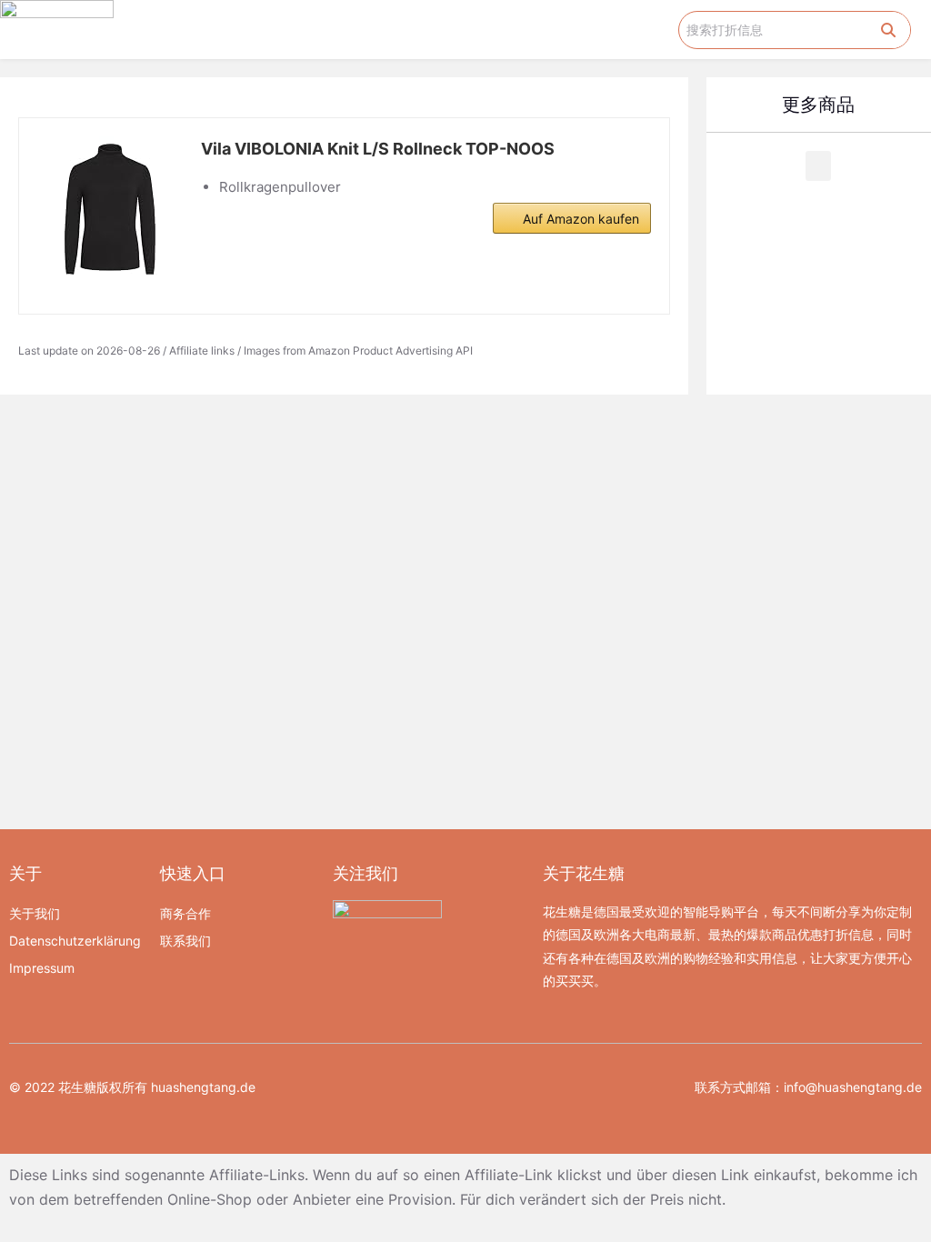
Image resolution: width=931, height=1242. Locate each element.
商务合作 (185, 913)
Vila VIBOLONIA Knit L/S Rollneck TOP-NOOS (378, 148)
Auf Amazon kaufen (581, 218)
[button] (665, 30)
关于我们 (34, 913)
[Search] (888, 30)
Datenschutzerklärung (75, 940)
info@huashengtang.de (853, 1087)
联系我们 (185, 940)
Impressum (42, 968)
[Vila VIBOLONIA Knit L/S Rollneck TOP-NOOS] (110, 209)
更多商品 (818, 104)
